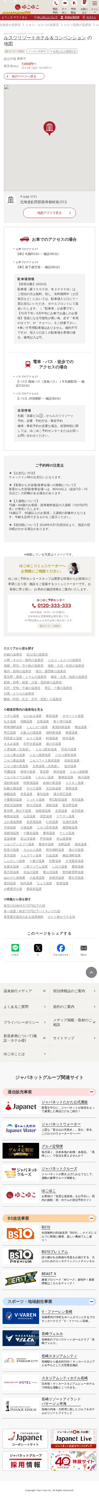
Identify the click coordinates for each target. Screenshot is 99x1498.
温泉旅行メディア (18, 991)
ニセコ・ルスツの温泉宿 (42, 25)
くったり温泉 (35, 799)
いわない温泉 (45, 777)
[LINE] (15, 948)
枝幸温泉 (68, 738)
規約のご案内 (63, 1006)
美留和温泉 (34, 889)
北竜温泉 (43, 721)
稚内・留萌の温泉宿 (17, 671)
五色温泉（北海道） (46, 766)
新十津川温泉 (62, 721)
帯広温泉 (10, 732)
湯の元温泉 (53, 744)
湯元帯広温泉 (62, 794)
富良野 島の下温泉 (17, 811)
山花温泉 (29, 816)
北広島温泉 (53, 788)
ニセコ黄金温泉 (14, 760)
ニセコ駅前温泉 (46, 749)
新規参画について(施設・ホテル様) (20, 1038)
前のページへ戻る (24, 76)
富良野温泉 (70, 805)
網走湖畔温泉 (71, 855)
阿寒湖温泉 (31, 783)
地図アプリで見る (49, 213)
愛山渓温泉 (50, 872)
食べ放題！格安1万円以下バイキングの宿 (32, 911)
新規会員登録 (72, 17)
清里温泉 (46, 816)
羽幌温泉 (26, 721)
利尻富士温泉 (13, 738)
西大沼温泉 (34, 805)
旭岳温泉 (81, 844)
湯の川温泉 (76, 850)
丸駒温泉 (64, 844)
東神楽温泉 (65, 777)
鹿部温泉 (78, 866)
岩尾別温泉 (56, 878)
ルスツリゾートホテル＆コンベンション (45, 37)
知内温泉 (26, 883)
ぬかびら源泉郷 (14, 878)
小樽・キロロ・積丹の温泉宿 (23, 660)
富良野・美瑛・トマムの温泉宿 (25, 677)
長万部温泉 (11, 872)
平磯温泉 (10, 771)
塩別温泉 (70, 766)
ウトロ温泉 (67, 833)
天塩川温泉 (31, 872)
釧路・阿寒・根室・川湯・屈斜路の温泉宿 (33, 682)
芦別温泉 (46, 838)
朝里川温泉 (11, 850)
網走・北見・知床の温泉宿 (69, 677)
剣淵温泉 (52, 738)
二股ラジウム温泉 (35, 866)
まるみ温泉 (11, 744)
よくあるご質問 (16, 1006)
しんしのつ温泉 (37, 727)
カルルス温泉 (32, 850)
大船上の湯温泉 (31, 732)
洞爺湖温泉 (11, 833)
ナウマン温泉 (65, 816)
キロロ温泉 (34, 788)
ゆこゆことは (14, 1054)
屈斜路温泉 (11, 783)
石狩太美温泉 (32, 744)
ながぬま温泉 (32, 716)
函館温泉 (52, 805)
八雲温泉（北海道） (17, 749)
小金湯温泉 (37, 878)
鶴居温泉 (71, 732)
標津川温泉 (28, 771)
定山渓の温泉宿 (37, 654)
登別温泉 (10, 883)
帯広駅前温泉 (58, 799)
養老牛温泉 (46, 844)
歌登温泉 (62, 883)
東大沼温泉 (76, 878)
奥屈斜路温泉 (61, 727)
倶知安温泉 (71, 760)
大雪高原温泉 (74, 861)
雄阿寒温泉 (53, 732)
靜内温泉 (59, 771)
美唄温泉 (71, 788)
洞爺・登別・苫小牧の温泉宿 (23, 665)
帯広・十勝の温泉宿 (58, 688)
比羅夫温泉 (11, 866)
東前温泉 (52, 716)
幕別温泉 (43, 794)
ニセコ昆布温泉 (47, 827)
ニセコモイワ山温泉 (17, 777)
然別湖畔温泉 (55, 850)
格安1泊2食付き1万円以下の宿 (24, 905)
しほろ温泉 (59, 866)
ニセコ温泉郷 (79, 771)
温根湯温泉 (43, 811)
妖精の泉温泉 (52, 783)
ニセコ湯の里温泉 (16, 766)
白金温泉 (52, 855)
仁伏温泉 (52, 822)
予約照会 (73, 10)
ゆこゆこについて (47, 17)
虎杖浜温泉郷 (13, 805)
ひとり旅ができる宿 (61, 917)
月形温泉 (10, 827)
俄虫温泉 (81, 727)
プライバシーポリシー (21, 1022)
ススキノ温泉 (74, 783)
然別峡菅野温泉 (73, 872)
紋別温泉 (78, 811)
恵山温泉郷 (64, 838)
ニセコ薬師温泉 (40, 755)
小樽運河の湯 (13, 889)
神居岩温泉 (11, 816)
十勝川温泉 (37, 861)
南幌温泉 (10, 794)
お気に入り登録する (64, 51)
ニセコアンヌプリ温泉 (19, 844)
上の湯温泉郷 (13, 822)
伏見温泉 (26, 794)
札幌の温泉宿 (13, 654)
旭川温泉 (84, 777)
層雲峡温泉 (70, 827)
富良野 (44, 771)
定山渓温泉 (28, 838)
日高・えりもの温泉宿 (19, 693)
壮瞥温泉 (55, 861)
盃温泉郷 (10, 838)
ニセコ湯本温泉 (65, 755)
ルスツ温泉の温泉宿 (77, 25)
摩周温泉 (49, 833)
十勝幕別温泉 (13, 799)
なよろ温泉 (44, 883)
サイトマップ (63, 1038)
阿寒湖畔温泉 (13, 727)
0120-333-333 (54, 605)
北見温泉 (61, 811)
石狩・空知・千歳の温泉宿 (22, 688)
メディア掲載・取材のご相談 (72, 1022)
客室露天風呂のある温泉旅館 (23, 917)
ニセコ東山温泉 (14, 755)
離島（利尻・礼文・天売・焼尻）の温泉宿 (33, 699)
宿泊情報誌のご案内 (69, 991)
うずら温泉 (11, 716)
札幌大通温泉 (13, 788)
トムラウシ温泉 (31, 855)
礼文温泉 (10, 721)
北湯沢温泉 (70, 822)
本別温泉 (78, 799)
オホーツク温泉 (73, 716)
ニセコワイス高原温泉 (44, 760)
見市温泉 (10, 855)
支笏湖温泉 (34, 822)
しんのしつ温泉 (14, 861)
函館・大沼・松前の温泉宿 (66, 665)
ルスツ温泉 (34, 738)
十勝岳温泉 (31, 833)
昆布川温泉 (68, 749)
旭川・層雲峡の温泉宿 (51, 671)
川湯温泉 (26, 827)
